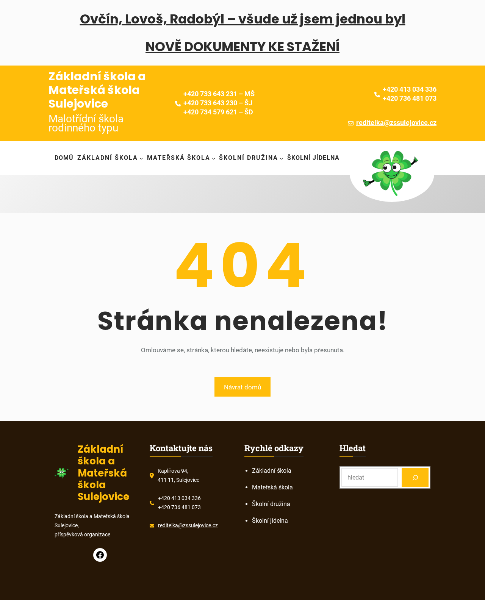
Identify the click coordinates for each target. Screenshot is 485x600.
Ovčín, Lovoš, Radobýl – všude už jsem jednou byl (242, 19)
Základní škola (271, 470)
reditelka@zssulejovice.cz (396, 123)
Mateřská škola (272, 487)
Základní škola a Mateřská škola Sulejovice (97, 90)
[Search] (415, 477)
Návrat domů (242, 387)
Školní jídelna (270, 520)
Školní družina (271, 504)
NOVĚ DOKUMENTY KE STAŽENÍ (243, 47)
